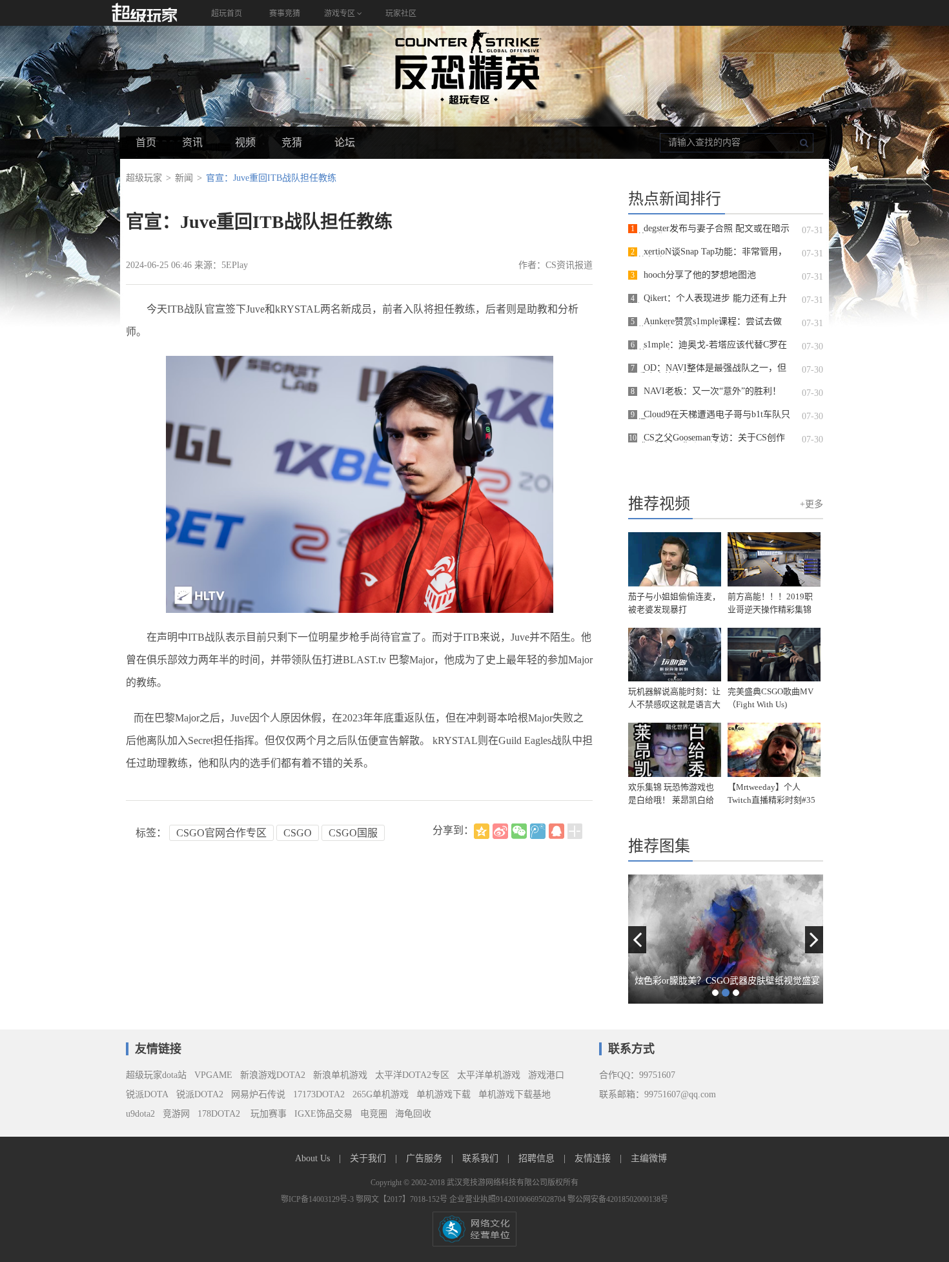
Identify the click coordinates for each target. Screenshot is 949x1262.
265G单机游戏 (380, 1094)
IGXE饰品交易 (323, 1114)
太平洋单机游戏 (488, 1075)
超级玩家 (144, 178)
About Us (313, 1158)
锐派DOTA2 (199, 1094)
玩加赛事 (267, 1114)
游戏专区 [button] (340, 13)
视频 (245, 142)
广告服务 (425, 1158)
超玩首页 (226, 13)
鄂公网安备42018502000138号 (617, 1199)
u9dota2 (140, 1114)
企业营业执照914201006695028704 (508, 1199)
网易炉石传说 (258, 1094)
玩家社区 (400, 13)
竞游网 (176, 1114)
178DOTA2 (219, 1114)
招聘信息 (537, 1158)
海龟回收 (413, 1114)
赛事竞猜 (284, 13)
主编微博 (649, 1158)
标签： (151, 832)
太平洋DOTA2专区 (412, 1075)
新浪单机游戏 (340, 1075)
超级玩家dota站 (156, 1075)
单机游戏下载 (443, 1094)
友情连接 (594, 1158)
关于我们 (369, 1158)
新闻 (184, 178)
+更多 (811, 504)
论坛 (344, 142)
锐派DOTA (147, 1094)
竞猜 (291, 142)
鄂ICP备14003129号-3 (318, 1199)
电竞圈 (373, 1114)
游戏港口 (546, 1075)
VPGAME (213, 1075)
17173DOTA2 (319, 1094)
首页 (146, 142)
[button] (637, 939)
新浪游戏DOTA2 (272, 1075)
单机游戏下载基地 (514, 1094)
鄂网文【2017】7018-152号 (402, 1199)
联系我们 (481, 1158)
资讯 (192, 142)
